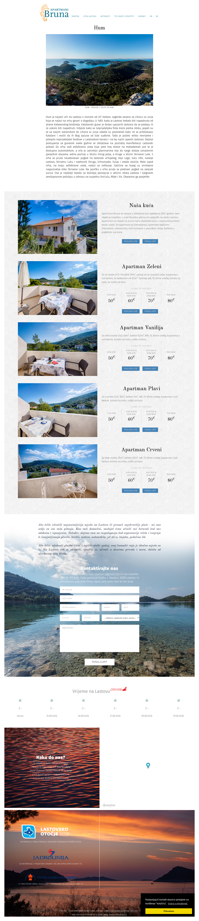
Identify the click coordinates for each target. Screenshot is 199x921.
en (157, 16)
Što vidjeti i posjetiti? (124, 16)
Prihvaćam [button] (169, 911)
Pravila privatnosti (118, 915)
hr (151, 16)
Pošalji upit (99, 662)
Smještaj (75, 16)
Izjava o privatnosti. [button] (178, 903)
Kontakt (142, 16)
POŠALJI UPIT (150, 241)
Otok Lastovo (89, 16)
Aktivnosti (105, 16)
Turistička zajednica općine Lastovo (120, 911)
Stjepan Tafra (102, 915)
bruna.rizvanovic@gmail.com (103, 574)
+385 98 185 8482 (69, 577)
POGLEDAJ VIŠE (130, 241)
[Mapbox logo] (109, 805)
